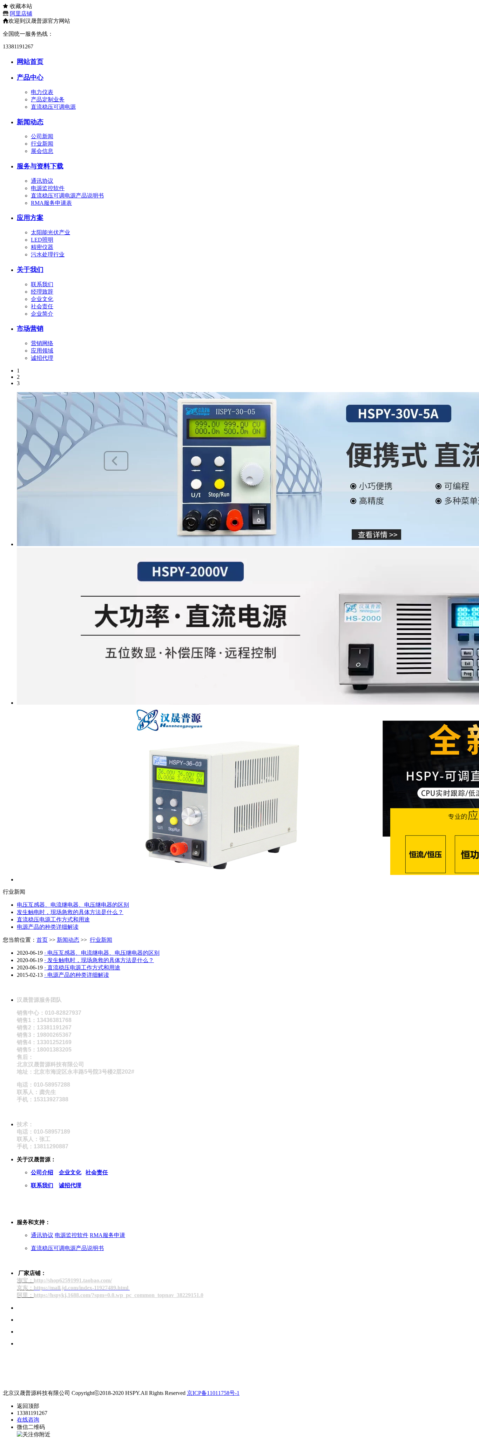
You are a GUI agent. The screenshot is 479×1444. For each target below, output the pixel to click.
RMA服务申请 (107, 1235)
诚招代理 (42, 358)
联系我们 (42, 284)
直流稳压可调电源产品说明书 (67, 196)
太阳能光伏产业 (50, 232)
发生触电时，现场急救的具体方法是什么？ (70, 912)
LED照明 (42, 240)
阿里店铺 (21, 13)
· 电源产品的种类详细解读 (76, 975)
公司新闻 (42, 136)
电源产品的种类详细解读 (48, 927)
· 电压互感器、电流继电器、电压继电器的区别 (102, 953)
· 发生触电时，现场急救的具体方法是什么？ (99, 960)
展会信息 (42, 151)
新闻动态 (30, 122)
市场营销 (30, 328)
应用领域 (42, 351)
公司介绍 (42, 1172)
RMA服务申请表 (51, 203)
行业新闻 (42, 144)
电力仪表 (42, 92)
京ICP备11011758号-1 (213, 1393)
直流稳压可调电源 (53, 107)
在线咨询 (28, 1420)
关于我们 (30, 269)
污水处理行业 (48, 254)
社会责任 (42, 306)
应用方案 (30, 217)
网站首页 (30, 61)
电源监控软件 (48, 188)
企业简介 (42, 314)
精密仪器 (42, 247)
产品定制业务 (48, 99)
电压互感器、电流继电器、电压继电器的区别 (73, 905)
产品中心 (30, 77)
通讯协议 (42, 181)
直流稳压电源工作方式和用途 (53, 919)
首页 (42, 940)
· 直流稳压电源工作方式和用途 (82, 967)
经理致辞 (42, 292)
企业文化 (42, 299)
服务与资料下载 (40, 166)
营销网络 (42, 343)
